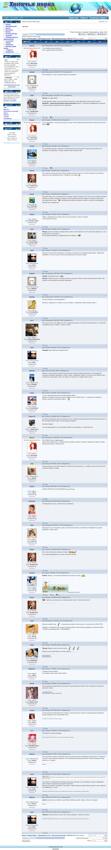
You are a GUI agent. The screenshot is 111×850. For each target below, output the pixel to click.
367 (35, 222)
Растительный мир (11, 33)
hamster (32, 194)
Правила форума (94, 32)
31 (69, 730)
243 (35, 410)
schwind (32, 146)
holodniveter (32, 669)
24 (68, 573)
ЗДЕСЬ (14, 100)
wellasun (32, 214)
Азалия (32, 710)
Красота (8, 28)
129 (35, 313)
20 (69, 486)
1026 (35, 662)
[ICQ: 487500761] (58, 594)
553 (35, 207)
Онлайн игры (10, 52)
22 (71, 525)
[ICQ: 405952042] (52, 117)
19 (69, 463)
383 (35, 341)
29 (69, 683)
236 (35, 518)
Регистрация (14, 17)
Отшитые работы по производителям (11, 38)
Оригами (70, 38)
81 (35, 724)
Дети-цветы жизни (11, 26)
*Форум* (8, 43)
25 (69, 597)
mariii (32, 250)
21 (69, 501)
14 (69, 347)
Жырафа (32, 297)
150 (35, 638)
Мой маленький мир (46, 655)
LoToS (32, 621)
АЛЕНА (31, 486)
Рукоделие (9, 35)
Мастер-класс (59, 440)
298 (35, 590)
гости (48, 737)
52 (35, 89)
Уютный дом (9, 44)
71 (35, 164)
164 (35, 703)
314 (35, 113)
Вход (21, 17)
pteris (35, 36)
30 (69, 710)
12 (72, 297)
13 (72, 320)
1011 (35, 65)
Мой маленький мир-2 (46, 656)
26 (71, 621)
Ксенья (32, 683)
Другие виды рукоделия (59, 38)
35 (69, 812)
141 (35, 543)
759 (35, 431)
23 (69, 549)
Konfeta (32, 170)
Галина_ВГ (32, 416)
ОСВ (31, 464)
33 (69, 774)
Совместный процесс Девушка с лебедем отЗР (51, 693)
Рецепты (8, 32)
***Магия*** (9, 50)
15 (68, 370)
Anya (31, 730)
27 (69, 645)
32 (69, 754)
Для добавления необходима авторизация (12, 85)
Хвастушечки (71, 592)
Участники (85, 32)
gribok (32, 95)
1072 (35, 243)
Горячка (38, 36)
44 (35, 267)
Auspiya (32, 393)
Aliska (32, 525)
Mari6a (32, 645)
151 (35, 677)
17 (69, 416)
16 (69, 393)
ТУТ (55, 503)
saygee (32, 229)
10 (69, 250)
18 (71, 437)
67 (35, 762)
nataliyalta (32, 371)
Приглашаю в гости (44, 38)
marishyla (32, 573)
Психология (9, 30)
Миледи (31, 45)
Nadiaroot (32, 754)
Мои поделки (77, 592)
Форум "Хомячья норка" (29, 38)
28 (69, 669)
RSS (38, 21)
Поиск (101, 32)
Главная (6, 17)
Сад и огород (9, 41)
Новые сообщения (76, 32)
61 (35, 480)
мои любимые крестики (47, 692)
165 (35, 494)
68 (35, 747)
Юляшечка (32, 501)
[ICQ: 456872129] (52, 168)
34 (35, 187)
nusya (31, 320)
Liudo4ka (31, 72)
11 (72, 273)
